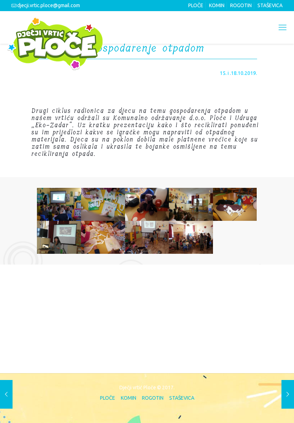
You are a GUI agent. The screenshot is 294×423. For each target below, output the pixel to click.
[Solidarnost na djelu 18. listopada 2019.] (287, 394)
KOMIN (216, 5)
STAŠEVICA (270, 5)
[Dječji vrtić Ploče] (55, 43)
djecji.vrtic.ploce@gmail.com (48, 5)
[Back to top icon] (259, 407)
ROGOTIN (241, 5)
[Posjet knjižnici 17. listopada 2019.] (6, 394)
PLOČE (195, 5)
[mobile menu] (282, 27)
